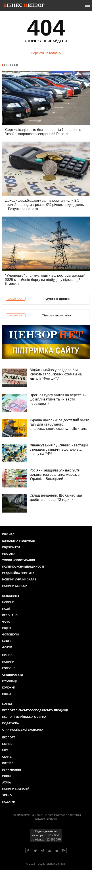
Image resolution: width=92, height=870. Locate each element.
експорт (8, 737)
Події (6, 608)
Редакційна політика (18, 573)
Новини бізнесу (14, 586)
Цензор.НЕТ (10, 596)
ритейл (7, 763)
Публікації (9, 681)
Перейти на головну (46, 53)
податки (8, 801)
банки (7, 704)
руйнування (11, 769)
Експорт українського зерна (24, 716)
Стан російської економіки (23, 729)
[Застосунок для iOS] (56, 850)
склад (7, 756)
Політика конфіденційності (23, 566)
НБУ (5, 750)
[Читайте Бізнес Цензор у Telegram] (42, 850)
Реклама (8, 553)
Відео (6, 628)
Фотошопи (10, 634)
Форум (7, 647)
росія (6, 776)
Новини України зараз (19, 579)
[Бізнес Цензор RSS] (64, 850)
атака (6, 782)
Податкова (10, 723)
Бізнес (7, 655)
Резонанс (10, 615)
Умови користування (18, 560)
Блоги (7, 641)
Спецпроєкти (12, 674)
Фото (6, 621)
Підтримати (11, 547)
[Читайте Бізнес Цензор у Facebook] (28, 850)
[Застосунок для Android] (49, 850)
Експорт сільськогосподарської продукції (35, 710)
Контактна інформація (19, 541)
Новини (8, 602)
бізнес (7, 744)
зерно (7, 795)
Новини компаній (15, 789)
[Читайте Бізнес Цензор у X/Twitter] (35, 850)
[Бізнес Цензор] (23, 6)
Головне (11, 65)
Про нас (8, 534)
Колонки (8, 687)
